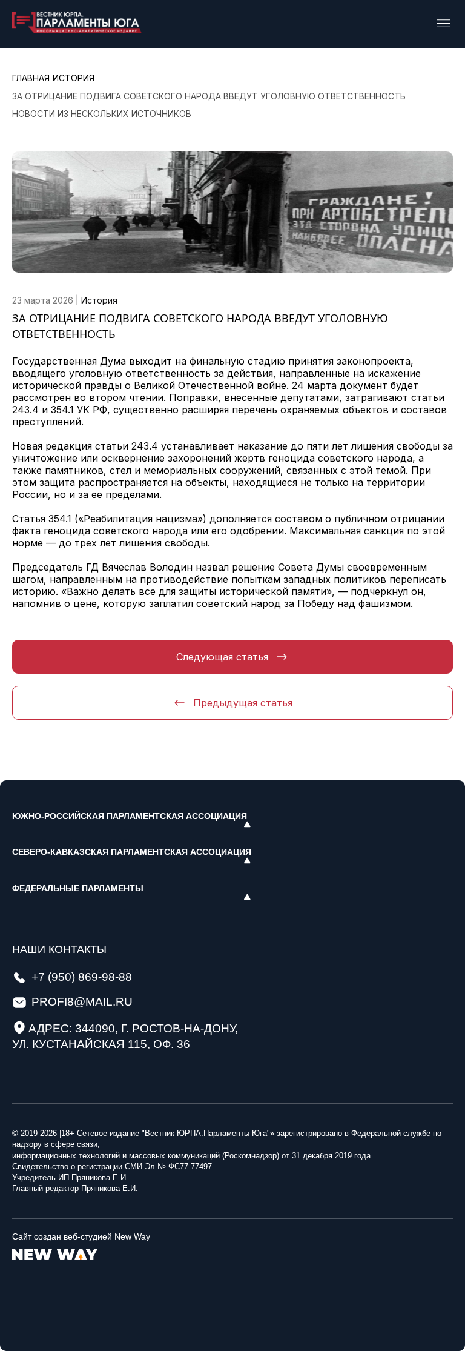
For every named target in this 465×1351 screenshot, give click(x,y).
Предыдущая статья (242, 703)
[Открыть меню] (443, 24)
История (99, 300)
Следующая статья (222, 657)
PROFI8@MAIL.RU (82, 1001)
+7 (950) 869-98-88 (81, 977)
